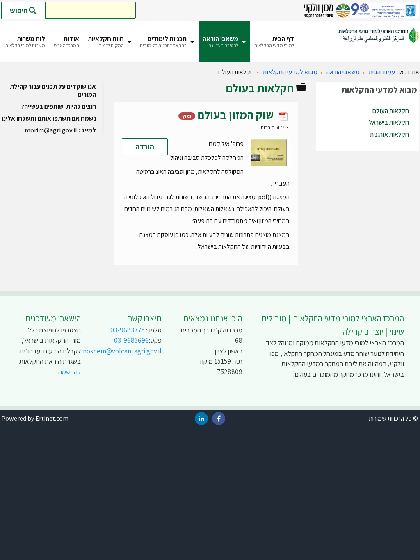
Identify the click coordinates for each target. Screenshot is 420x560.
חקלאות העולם (390, 111)
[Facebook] (218, 419)
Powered (13, 418)
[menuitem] (274, 41)
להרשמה (69, 371)
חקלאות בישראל (389, 122)
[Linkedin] (201, 419)
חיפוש (19, 10)
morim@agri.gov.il (51, 130)
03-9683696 (131, 340)
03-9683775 (127, 330)
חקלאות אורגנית (389, 134)
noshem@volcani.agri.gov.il (122, 350)
